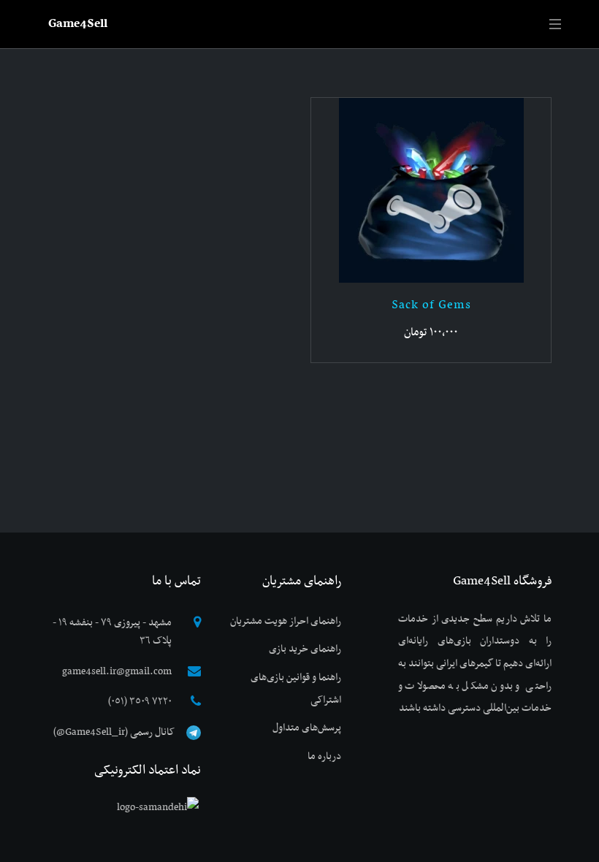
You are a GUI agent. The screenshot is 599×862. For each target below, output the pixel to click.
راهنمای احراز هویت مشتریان (285, 621)
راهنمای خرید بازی (305, 649)
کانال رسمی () (114, 732)
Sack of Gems (431, 305)
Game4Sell (77, 24)
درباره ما (324, 756)
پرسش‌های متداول (306, 728)
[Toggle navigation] (555, 24)
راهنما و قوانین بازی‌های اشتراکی (296, 689)
